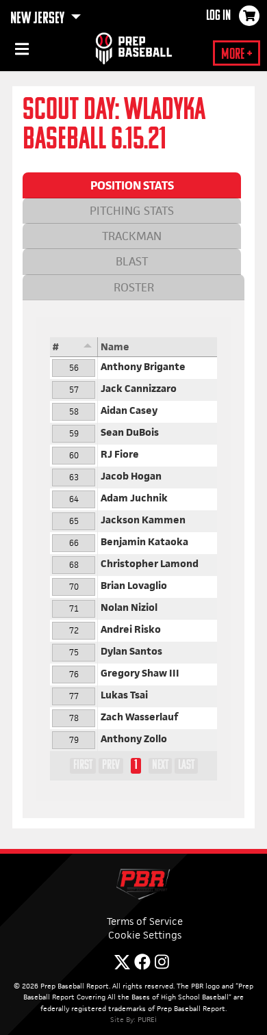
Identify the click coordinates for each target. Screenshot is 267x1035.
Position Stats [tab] (132, 185)
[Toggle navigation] (20, 51)
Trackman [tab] (132, 236)
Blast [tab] (132, 261)
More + (236, 55)
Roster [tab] (134, 287)
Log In (218, 16)
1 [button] (136, 765)
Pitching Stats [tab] (132, 210)
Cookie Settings (144, 934)
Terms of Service (145, 921)
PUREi (147, 1019)
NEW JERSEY (38, 19)
